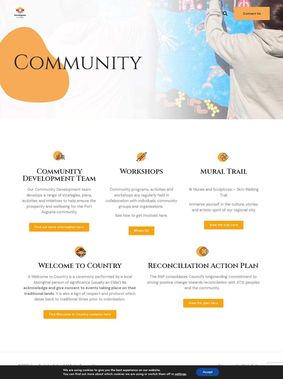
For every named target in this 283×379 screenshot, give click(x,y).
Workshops (141, 171)
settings (180, 374)
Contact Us (252, 13)
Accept (207, 372)
